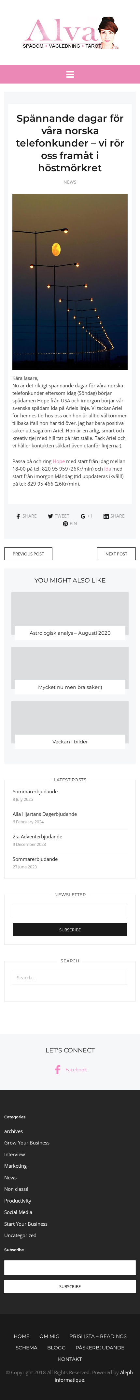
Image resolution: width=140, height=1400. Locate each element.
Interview (14, 1154)
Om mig (49, 1336)
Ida (107, 468)
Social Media (18, 1212)
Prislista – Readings (98, 1336)
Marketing (15, 1165)
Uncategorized (20, 1235)
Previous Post (28, 554)
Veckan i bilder (70, 742)
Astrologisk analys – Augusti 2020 (70, 633)
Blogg (56, 1348)
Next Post (116, 554)
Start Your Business (26, 1224)
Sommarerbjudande (35, 791)
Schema (26, 1348)
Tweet (62, 516)
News (70, 182)
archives (13, 1131)
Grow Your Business (26, 1142)
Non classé (16, 1189)
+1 (89, 516)
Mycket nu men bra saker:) (70, 687)
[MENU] (70, 74)
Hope (59, 461)
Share (29, 516)
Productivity (17, 1200)
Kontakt (70, 1359)
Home (22, 1336)
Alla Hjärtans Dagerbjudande (45, 814)
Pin (73, 523)
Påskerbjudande (100, 1348)
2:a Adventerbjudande (37, 836)
